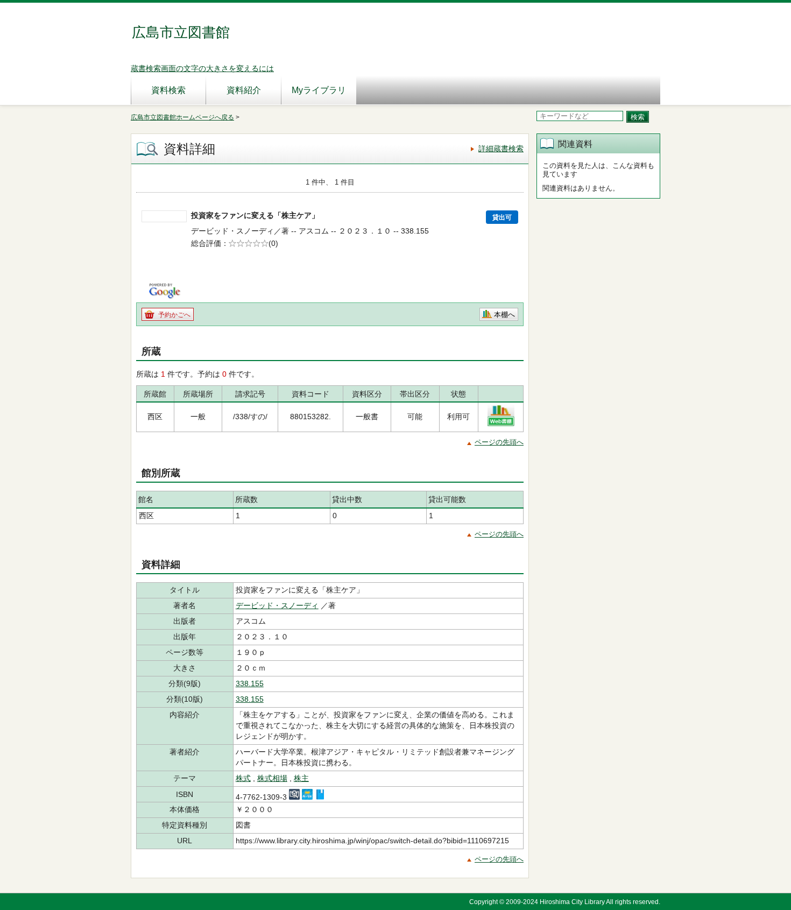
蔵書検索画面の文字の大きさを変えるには (202, 68)
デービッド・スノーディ (277, 605)
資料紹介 (244, 90)
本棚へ (504, 315)
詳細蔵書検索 (501, 148)
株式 (243, 778)
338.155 (250, 683)
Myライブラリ (319, 90)
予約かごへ (174, 315)
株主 (301, 778)
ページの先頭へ (499, 442)
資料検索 (168, 90)
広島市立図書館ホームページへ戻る (182, 117)
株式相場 (272, 778)
